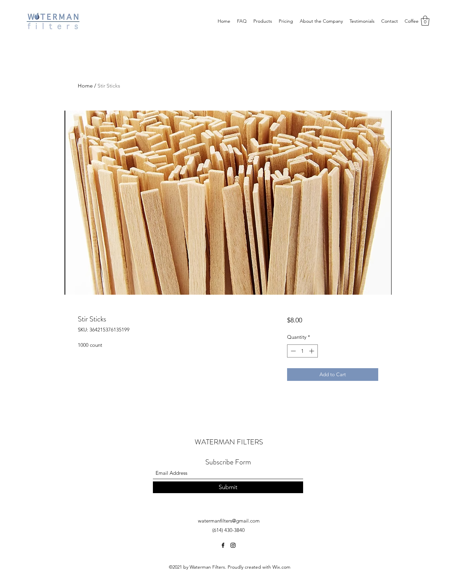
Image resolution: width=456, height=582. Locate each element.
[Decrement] (292, 351)
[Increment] (312, 351)
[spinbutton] (302, 351)
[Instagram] (233, 545)
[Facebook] (223, 545)
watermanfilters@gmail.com (229, 521)
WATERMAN (216, 442)
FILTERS (250, 442)
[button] (425, 21)
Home (85, 86)
